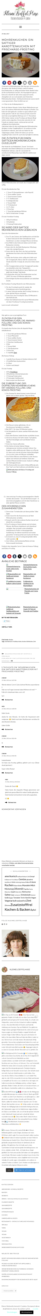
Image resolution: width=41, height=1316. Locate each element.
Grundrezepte (7, 1205)
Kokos (20, 641)
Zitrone (7, 905)
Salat (12, 895)
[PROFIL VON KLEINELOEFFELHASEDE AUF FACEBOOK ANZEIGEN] (2, 924)
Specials (5, 1225)
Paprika (26, 889)
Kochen (5, 1215)
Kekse (28, 882)
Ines (3, 706)
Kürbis (20, 885)
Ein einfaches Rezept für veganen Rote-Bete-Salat (20, 1279)
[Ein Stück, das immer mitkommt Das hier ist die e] (20, 993)
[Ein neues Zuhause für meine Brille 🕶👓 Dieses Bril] (20, 1147)
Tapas (4, 1228)
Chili (28, 876)
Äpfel (33, 910)
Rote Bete (19, 892)
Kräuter (33, 882)
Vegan (33, 898)
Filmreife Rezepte (8, 1202)
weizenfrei (21, 901)
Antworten (9, 700)
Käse (15, 885)
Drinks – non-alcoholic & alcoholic (15, 1199)
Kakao (23, 882)
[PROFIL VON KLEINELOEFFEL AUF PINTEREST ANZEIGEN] (6, 924)
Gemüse (22, 879)
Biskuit (24, 876)
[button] (4, 83)
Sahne (8, 894)
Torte (22, 898)
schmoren (17, 895)
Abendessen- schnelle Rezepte (12, 1189)
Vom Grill (5, 1241)
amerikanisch (8, 641)
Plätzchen (7, 892)
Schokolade (26, 895)
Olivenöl (18, 888)
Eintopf (32, 876)
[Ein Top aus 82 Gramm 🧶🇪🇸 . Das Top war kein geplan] (20, 1032)
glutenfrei (30, 879)
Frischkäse (13, 372)
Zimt (15, 353)
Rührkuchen (29, 641)
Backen (11, 639)
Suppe (11, 898)
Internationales (8, 1212)
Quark (13, 892)
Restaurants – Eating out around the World (18, 1221)
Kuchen (24, 641)
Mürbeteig (9, 889)
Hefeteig (18, 882)
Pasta (31, 889)
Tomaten (16, 898)
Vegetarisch (11, 900)
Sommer (33, 895)
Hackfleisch (8, 882)
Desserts (5, 1195)
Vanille (28, 898)
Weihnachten (7, 1244)
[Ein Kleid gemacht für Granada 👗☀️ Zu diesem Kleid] (20, 1070)
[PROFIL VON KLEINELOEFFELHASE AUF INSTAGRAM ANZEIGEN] (4, 924)
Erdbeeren (8, 879)
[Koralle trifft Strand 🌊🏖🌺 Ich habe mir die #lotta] (20, 1109)
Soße (7, 898)
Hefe (13, 882)
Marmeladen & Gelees (9, 1218)
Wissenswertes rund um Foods (13, 1247)
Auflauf (20, 876)
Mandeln (26, 885)
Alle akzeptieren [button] (26, 1312)
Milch (33, 885)
